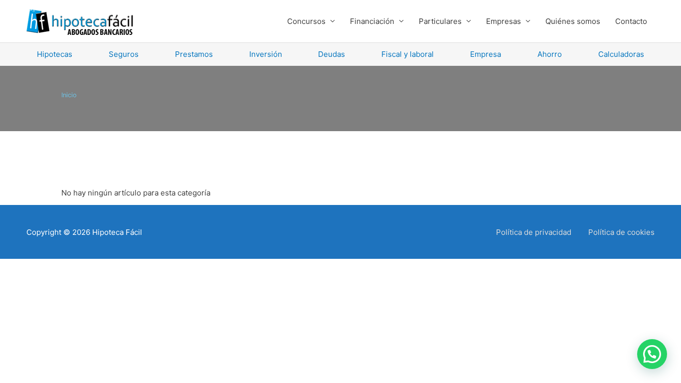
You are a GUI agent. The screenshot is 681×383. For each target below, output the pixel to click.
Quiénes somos (572, 21)
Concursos (306, 21)
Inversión (265, 54)
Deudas (331, 54)
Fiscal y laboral (407, 54)
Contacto (631, 21)
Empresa (485, 54)
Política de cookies (621, 232)
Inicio (69, 95)
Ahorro (549, 54)
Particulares (440, 21)
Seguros (124, 54)
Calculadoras (621, 54)
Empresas (503, 21)
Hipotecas (54, 54)
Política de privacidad (533, 232)
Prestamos (194, 54)
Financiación (372, 21)
